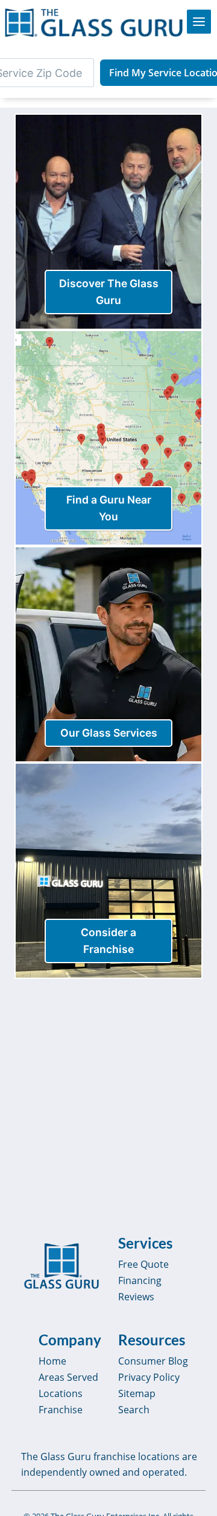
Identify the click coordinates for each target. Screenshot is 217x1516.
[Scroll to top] (194, 1495)
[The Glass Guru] (61, 1266)
